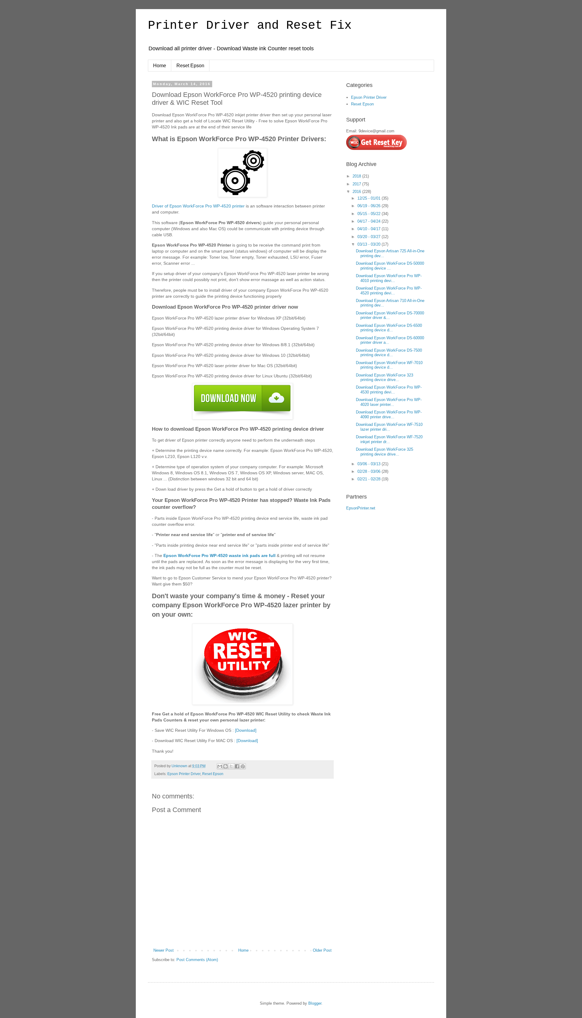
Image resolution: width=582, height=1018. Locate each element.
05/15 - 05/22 (369, 213)
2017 (357, 184)
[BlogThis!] (225, 766)
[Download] (245, 730)
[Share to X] (231, 766)
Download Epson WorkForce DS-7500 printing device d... (389, 352)
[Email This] (220, 766)
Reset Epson (190, 65)
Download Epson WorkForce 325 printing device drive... (384, 451)
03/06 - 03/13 (369, 464)
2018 (357, 176)
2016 (357, 191)
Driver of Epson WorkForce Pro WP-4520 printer (198, 206)
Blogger (314, 1003)
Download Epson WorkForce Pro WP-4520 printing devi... (389, 290)
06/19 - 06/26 (369, 206)
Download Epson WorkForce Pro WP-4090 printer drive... (389, 414)
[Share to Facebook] (237, 766)
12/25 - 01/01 (369, 198)
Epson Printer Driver (183, 774)
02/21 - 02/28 (369, 479)
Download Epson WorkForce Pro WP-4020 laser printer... (389, 402)
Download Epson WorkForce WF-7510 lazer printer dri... (389, 427)
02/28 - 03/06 (369, 471)
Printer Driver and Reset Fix (250, 25)
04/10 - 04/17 (369, 229)
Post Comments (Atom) (197, 959)
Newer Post (163, 950)
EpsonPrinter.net (360, 508)
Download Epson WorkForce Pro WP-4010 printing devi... (389, 278)
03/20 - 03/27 (369, 236)
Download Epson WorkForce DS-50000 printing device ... (390, 265)
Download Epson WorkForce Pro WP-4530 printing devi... (389, 389)
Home (159, 65)
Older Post (322, 950)
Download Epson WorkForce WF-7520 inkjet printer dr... (389, 439)
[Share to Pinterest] (243, 766)
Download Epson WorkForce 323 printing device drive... (384, 377)
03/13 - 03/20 (369, 244)
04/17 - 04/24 (369, 221)
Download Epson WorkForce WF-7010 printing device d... (389, 365)
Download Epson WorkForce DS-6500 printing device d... (389, 328)
